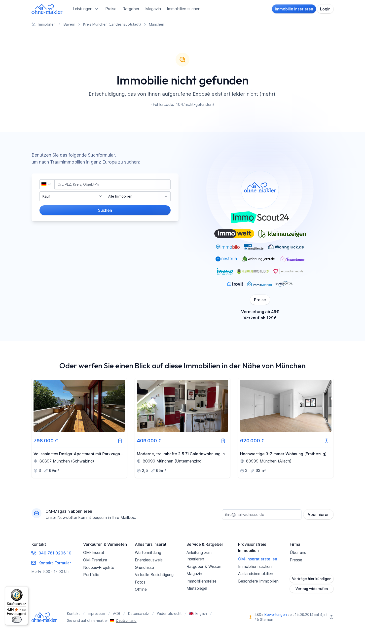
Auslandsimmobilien (255, 573)
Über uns (298, 552)
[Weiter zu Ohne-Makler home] (44, 617)
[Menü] (25, 589)
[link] (79, 428)
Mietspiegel (196, 588)
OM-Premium (95, 559)
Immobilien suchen (183, 8)
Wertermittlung (148, 552)
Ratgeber (130, 8)
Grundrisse (144, 567)
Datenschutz (138, 613)
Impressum (96, 613)
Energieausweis (149, 559)
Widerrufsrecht (169, 613)
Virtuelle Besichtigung (154, 574)
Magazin (153, 8)
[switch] (17, 620)
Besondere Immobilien (258, 581)
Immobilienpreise (201, 581)
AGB (116, 613)
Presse (296, 559)
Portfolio (91, 574)
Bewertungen (275, 614)
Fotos (140, 582)
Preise (110, 8)
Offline (141, 589)
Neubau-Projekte (98, 567)
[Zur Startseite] (47, 9)
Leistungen (82, 8)
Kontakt (73, 613)
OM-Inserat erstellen (257, 558)
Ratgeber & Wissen (203, 566)
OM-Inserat (93, 552)
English (201, 613)
